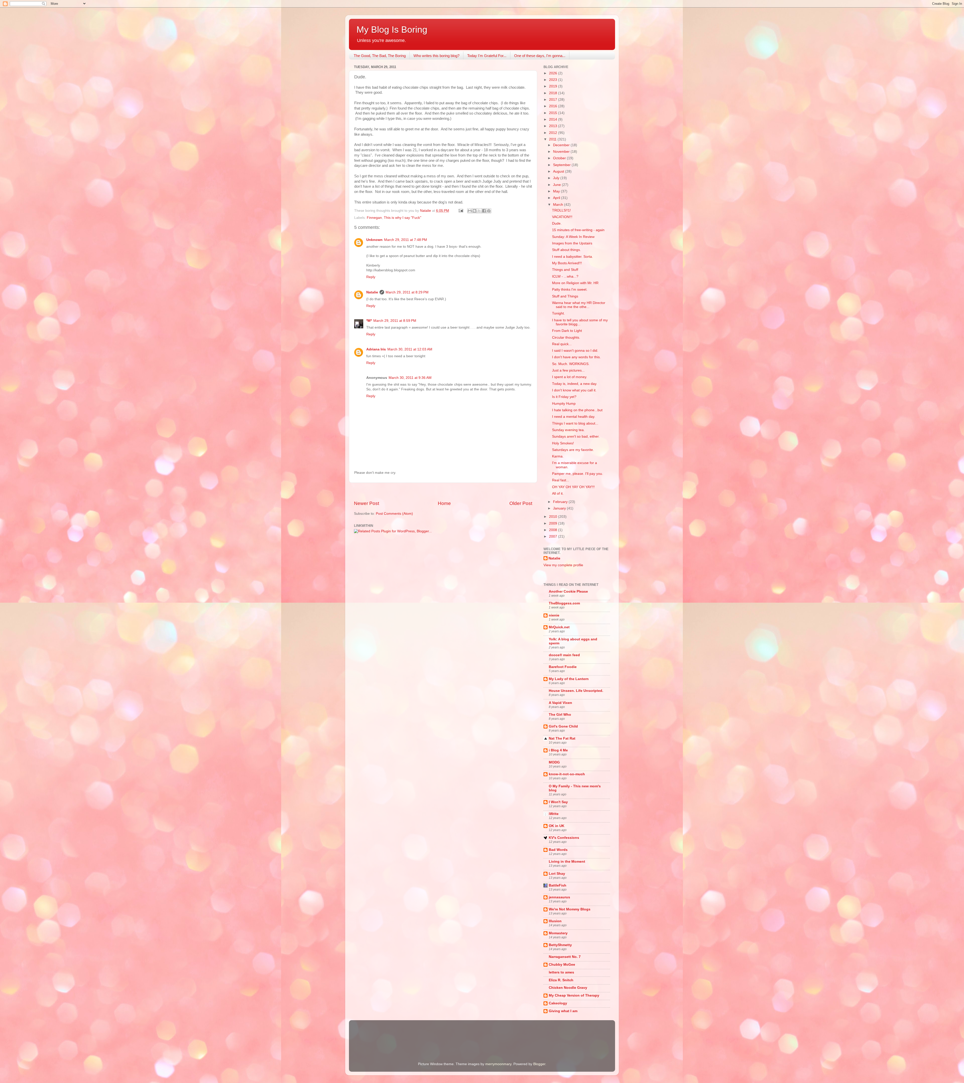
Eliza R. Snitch (561, 980)
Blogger (539, 1064)
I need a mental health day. (573, 417)
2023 (553, 80)
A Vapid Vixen (560, 703)
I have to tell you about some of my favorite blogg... (580, 322)
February (561, 502)
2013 (553, 126)
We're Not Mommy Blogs (569, 909)
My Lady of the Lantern (569, 679)
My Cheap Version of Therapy (574, 995)
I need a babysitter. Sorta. (572, 257)
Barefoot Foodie (563, 667)
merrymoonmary (498, 1064)
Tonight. (558, 313)
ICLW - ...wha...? (565, 276)
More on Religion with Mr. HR (575, 283)
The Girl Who (560, 714)
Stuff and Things (565, 296)
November (562, 151)
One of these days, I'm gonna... (539, 56)
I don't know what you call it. (574, 390)
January (560, 508)
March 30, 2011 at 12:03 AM (409, 349)
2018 (553, 93)
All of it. (558, 493)
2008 (553, 530)
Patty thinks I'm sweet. (569, 289)
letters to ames (561, 972)
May (557, 191)
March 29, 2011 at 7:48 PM (405, 240)
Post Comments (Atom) (394, 513)
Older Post (520, 503)
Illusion (555, 921)
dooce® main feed (564, 655)
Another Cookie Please (568, 591)
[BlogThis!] (474, 210)
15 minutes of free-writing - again (578, 230)
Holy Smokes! (563, 443)
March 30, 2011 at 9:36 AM (410, 378)
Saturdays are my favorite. (573, 450)
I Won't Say (558, 802)
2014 (553, 119)
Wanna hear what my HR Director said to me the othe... (578, 305)
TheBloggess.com (564, 603)
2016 (553, 106)
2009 (553, 523)
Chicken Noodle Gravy (568, 988)
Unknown (374, 240)
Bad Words (558, 850)
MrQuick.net (559, 627)
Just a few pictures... (568, 370)
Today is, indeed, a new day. (574, 384)
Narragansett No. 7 (565, 957)
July (556, 178)
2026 (553, 73)
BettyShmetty (560, 945)
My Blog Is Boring (391, 29)
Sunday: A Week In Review (573, 237)
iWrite (554, 814)
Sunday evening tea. (568, 430)
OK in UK (556, 826)
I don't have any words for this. (576, 357)
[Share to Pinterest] (488, 210)
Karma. (558, 456)
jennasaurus (559, 897)
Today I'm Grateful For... (486, 56)
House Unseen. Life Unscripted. (576, 691)
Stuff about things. (566, 250)
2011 (553, 139)
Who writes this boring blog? (436, 56)
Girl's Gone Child (563, 726)
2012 (553, 133)
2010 (553, 517)
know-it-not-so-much (567, 774)
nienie (554, 615)
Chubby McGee (562, 964)
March (558, 205)
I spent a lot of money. (569, 377)
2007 (553, 536)
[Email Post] (460, 211)
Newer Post (366, 503)
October (560, 158)
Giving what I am (563, 1011)
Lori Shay (557, 873)
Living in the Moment (567, 861)
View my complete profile (563, 565)
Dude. (557, 223)
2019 (553, 86)
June (557, 185)
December (562, 145)
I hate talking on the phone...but (577, 410)
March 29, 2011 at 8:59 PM (394, 321)
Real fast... (560, 480)
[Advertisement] (443, 491)
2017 (553, 99)
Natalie (372, 292)
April (557, 198)
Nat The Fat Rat (562, 738)
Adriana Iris (376, 349)
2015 (553, 113)
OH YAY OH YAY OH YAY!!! (573, 487)
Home (444, 503)
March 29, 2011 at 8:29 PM (407, 292)
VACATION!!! (562, 217)
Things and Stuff (565, 270)
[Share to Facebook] (484, 210)
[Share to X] (479, 210)
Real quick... (562, 344)
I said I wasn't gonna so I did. (575, 350)
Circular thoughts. (566, 337)
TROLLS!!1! (561, 210)
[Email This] (469, 210)
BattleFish (557, 885)
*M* (369, 321)
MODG (554, 762)
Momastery (558, 933)
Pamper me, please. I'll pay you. (577, 474)
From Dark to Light (567, 331)
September (562, 165)
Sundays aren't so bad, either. (575, 436)
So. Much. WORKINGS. (570, 364)
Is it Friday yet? (564, 397)
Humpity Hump (564, 403)
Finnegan (374, 218)
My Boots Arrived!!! (567, 263)
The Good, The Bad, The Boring (380, 56)
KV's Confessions (564, 838)
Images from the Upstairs (572, 243)
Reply (370, 277)
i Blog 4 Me (558, 750)
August (559, 171)
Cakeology (558, 1003)
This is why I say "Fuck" (402, 218)
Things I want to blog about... (575, 423)
